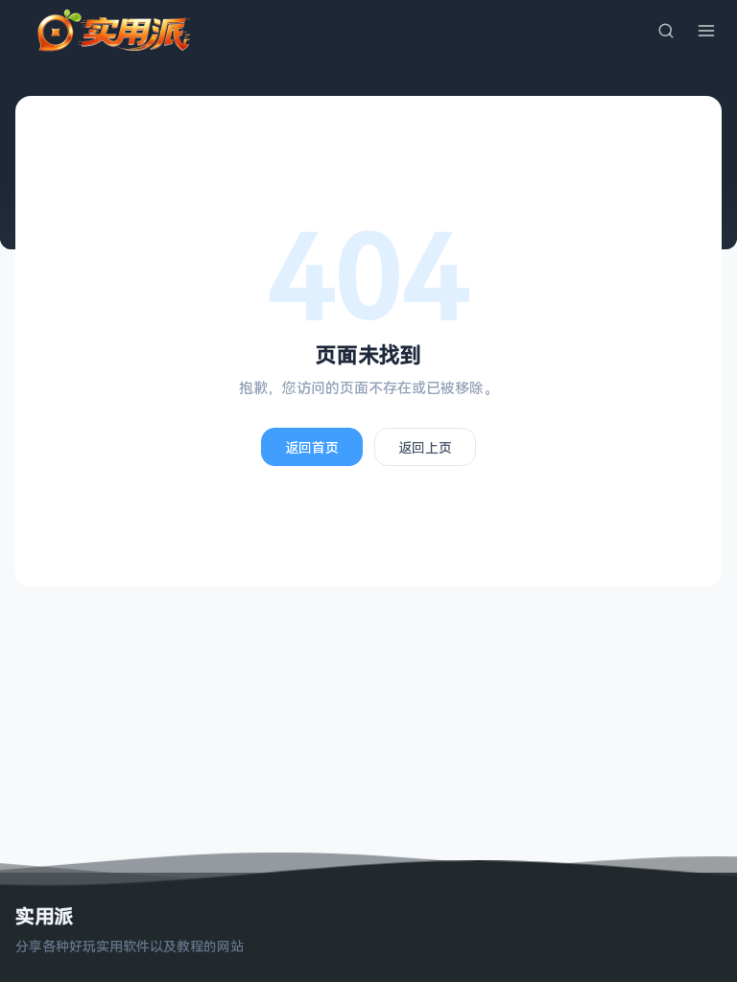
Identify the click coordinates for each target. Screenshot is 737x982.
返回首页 (312, 447)
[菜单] (706, 30)
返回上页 (425, 447)
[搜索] (666, 30)
